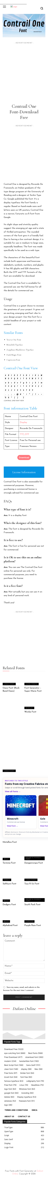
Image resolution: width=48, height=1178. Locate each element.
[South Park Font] (34, 896)
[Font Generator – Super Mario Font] (34, 679)
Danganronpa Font (33, 863)
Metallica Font (10, 842)
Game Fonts (31, 684)
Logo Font (9, 684)
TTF (22, 434)
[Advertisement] (24, 68)
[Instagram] (9, 1157)
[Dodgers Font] (13, 896)
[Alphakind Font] (13, 917)
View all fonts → (13, 791)
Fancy (7, 880)
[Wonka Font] (34, 703)
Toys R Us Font (31, 884)
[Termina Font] (13, 854)
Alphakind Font (10, 925)
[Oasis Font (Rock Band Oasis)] (13, 679)
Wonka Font (30, 712)
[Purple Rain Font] (34, 917)
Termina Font (9, 863)
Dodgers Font (9, 905)
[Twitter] (22, 1157)
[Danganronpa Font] (34, 854)
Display (23, 422)
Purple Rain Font (32, 925)
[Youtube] (28, 1157)
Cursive (29, 921)
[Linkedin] (16, 1157)
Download (24, 457)
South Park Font (32, 905)
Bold (6, 859)
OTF (27, 434)
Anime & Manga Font (33, 858)
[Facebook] (3, 1157)
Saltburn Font (9, 884)
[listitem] (21, 812)
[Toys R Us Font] (34, 875)
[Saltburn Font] (13, 875)
